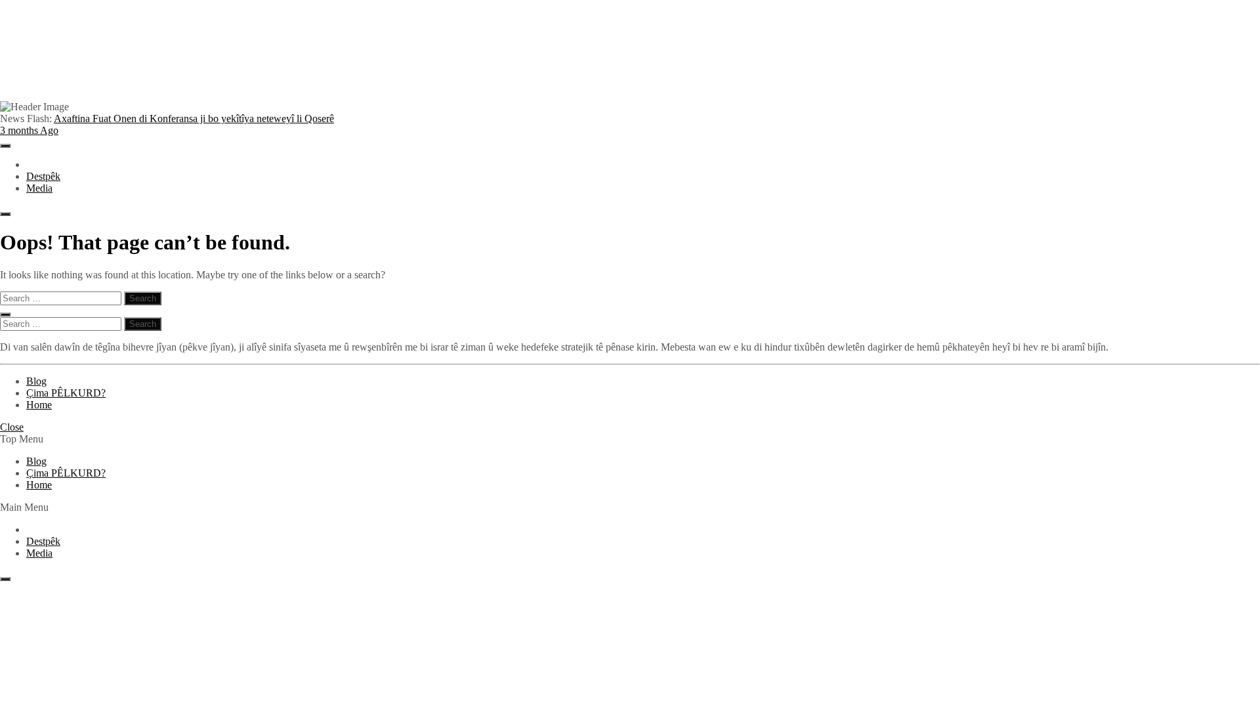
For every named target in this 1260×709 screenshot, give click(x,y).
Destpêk (43, 176)
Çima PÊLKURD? (66, 392)
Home (39, 404)
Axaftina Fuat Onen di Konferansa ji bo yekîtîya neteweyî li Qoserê (167, 124)
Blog (36, 381)
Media (39, 188)
